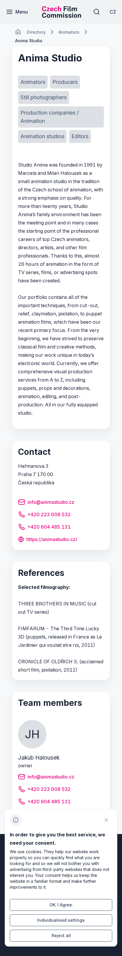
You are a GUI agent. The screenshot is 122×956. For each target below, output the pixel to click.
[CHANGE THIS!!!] (18, 32)
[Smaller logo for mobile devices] (61, 16)
